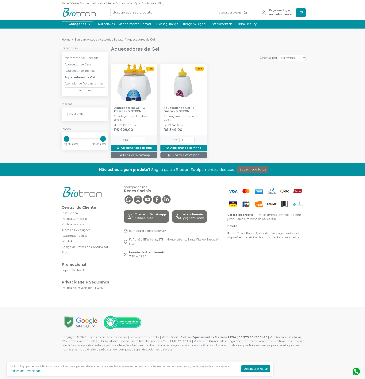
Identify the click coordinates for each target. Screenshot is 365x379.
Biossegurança (167, 24)
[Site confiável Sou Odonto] (122, 322)
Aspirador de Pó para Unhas (84, 83)
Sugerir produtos (253, 169)
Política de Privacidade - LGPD (82, 288)
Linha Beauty (247, 24)
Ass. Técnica (149, 3)
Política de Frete (73, 224)
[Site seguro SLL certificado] (81, 322)
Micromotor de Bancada (81, 58)
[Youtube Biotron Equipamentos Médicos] (147, 199)
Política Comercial (74, 219)
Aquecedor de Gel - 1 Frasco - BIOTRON (178, 109)
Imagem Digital (194, 24)
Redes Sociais (116, 3)
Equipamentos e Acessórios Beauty (99, 39)
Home (66, 39)
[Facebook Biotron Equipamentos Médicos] (157, 199)
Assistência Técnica (74, 235)
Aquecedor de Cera (78, 64)
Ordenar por (268, 57)
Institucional (98, 3)
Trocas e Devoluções (76, 230)
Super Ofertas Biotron (75, 3)
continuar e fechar (256, 368)
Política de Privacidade (25, 371)
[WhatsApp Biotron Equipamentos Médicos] (128, 199)
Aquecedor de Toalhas (80, 70)
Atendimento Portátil (135, 24)
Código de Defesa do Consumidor (85, 247)
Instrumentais (221, 24)
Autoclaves (106, 24)
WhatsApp (133, 3)
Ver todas (85, 90)
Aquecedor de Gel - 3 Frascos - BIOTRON (129, 109)
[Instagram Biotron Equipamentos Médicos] (138, 199)
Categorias (77, 24)
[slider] (66, 139)
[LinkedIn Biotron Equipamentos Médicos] (166, 199)
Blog (161, 3)
